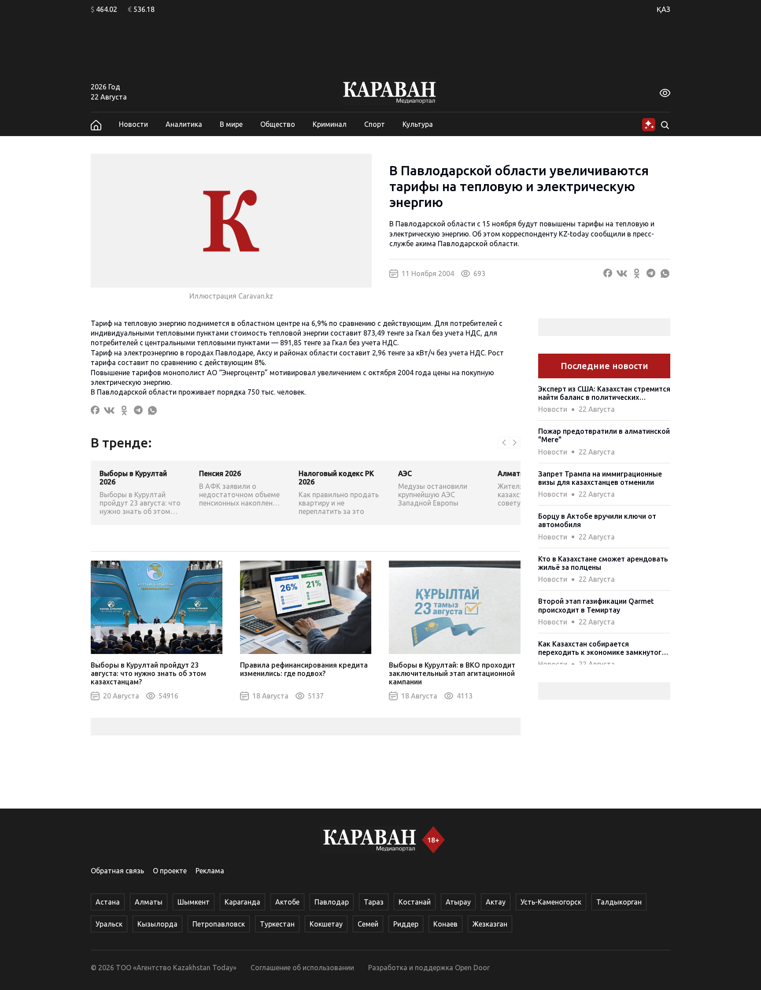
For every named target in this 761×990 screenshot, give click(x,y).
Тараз (374, 902)
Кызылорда (157, 924)
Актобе (287, 902)
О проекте (170, 871)
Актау (496, 902)
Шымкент (193, 902)
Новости (133, 124)
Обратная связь (117, 871)
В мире (231, 124)
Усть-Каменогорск (551, 902)
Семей (368, 924)
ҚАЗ (663, 9)
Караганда (242, 902)
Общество (277, 124)
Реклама (210, 871)
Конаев (445, 924)
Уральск (109, 924)
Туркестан (277, 924)
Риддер (405, 924)
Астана (108, 902)
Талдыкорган (619, 902)
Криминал (330, 124)
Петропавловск (218, 924)
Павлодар (331, 902)
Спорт (374, 124)
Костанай (415, 902)
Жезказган (490, 924)
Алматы (149, 902)
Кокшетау (326, 924)
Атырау (458, 902)
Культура (418, 124)
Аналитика (184, 124)
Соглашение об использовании (302, 968)
